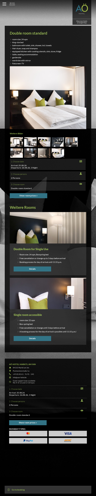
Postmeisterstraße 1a (21, 371)
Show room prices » (29, 195)
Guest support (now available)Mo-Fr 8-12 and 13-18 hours (24, 382)
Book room (12, 4)
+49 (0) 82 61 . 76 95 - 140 (23, 374)
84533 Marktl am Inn (21, 368)
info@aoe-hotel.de (19, 377)
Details (32, 269)
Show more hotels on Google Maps (81, 22)
